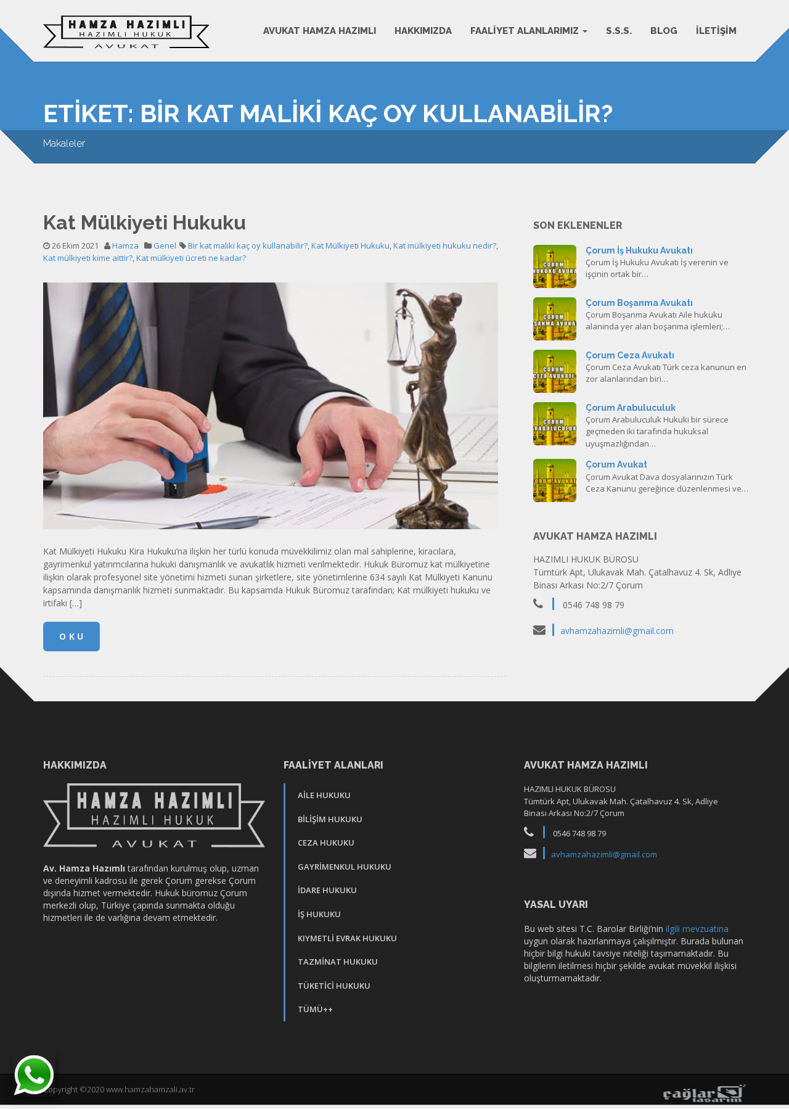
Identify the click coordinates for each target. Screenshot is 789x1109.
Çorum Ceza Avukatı (630, 355)
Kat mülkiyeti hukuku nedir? (444, 245)
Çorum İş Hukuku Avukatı (639, 250)
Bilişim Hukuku (330, 819)
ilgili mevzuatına (697, 928)
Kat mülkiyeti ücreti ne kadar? (191, 257)
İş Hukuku (319, 914)
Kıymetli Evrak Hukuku (347, 938)
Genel (164, 245)
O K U (71, 636)
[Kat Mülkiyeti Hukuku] (270, 410)
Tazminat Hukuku (338, 961)
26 (555, 265)
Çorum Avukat (616, 464)
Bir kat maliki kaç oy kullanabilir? (248, 245)
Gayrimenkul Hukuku (344, 866)
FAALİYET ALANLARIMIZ (525, 30)
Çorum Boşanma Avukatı (639, 303)
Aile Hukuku (324, 795)
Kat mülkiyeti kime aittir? (88, 257)
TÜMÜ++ (315, 1009)
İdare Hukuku (327, 890)
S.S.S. (619, 30)
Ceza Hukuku (326, 842)
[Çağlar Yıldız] (703, 1092)
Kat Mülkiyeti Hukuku (144, 222)
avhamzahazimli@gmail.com (617, 631)
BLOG (663, 30)
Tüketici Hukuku (334, 985)
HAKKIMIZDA (423, 30)
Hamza (125, 245)
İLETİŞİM (716, 30)
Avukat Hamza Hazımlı (319, 30)
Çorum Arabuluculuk (631, 408)
